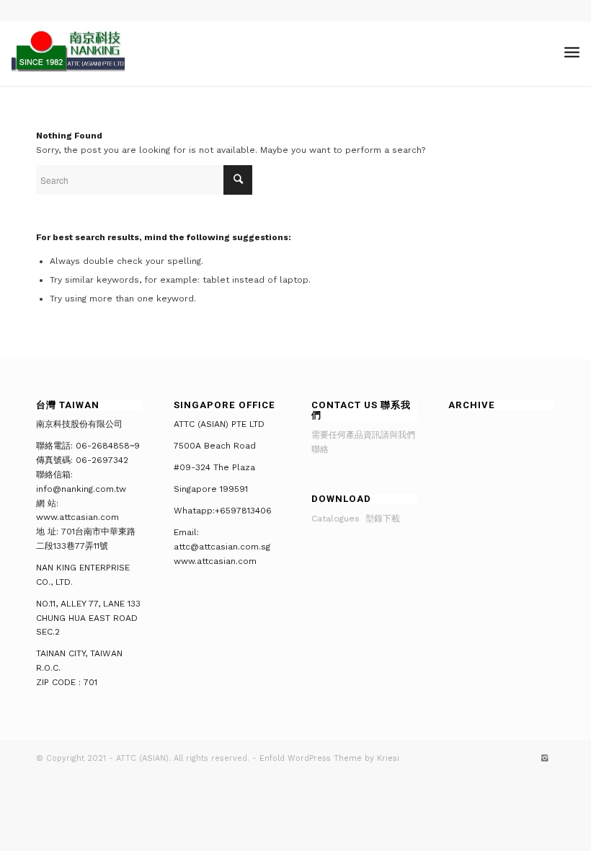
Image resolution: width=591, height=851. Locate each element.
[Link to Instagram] (544, 759)
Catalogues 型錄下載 (355, 518)
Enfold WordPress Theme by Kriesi (329, 758)
